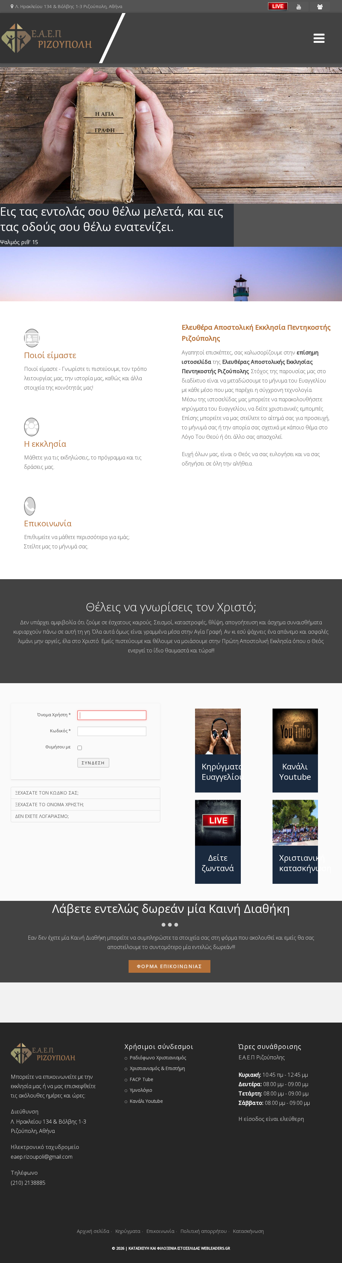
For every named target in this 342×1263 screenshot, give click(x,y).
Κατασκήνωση (248, 1231)
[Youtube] (299, 7)
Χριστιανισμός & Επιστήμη (157, 1068)
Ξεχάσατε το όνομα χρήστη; (49, 804)
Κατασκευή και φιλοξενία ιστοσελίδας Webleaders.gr (179, 1248)
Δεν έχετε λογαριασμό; (42, 816)
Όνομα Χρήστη (54, 715)
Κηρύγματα (127, 1231)
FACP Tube (141, 1079)
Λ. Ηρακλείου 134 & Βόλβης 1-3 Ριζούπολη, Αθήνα (68, 6)
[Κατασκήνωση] (320, 7)
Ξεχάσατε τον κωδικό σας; (46, 793)
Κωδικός (60, 731)
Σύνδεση (93, 763)
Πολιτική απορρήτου (203, 1231)
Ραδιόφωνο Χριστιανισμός (158, 1057)
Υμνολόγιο (141, 1090)
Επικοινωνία (160, 1231)
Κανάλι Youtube (146, 1101)
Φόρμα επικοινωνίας (169, 966)
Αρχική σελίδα (93, 1231)
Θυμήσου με (58, 747)
